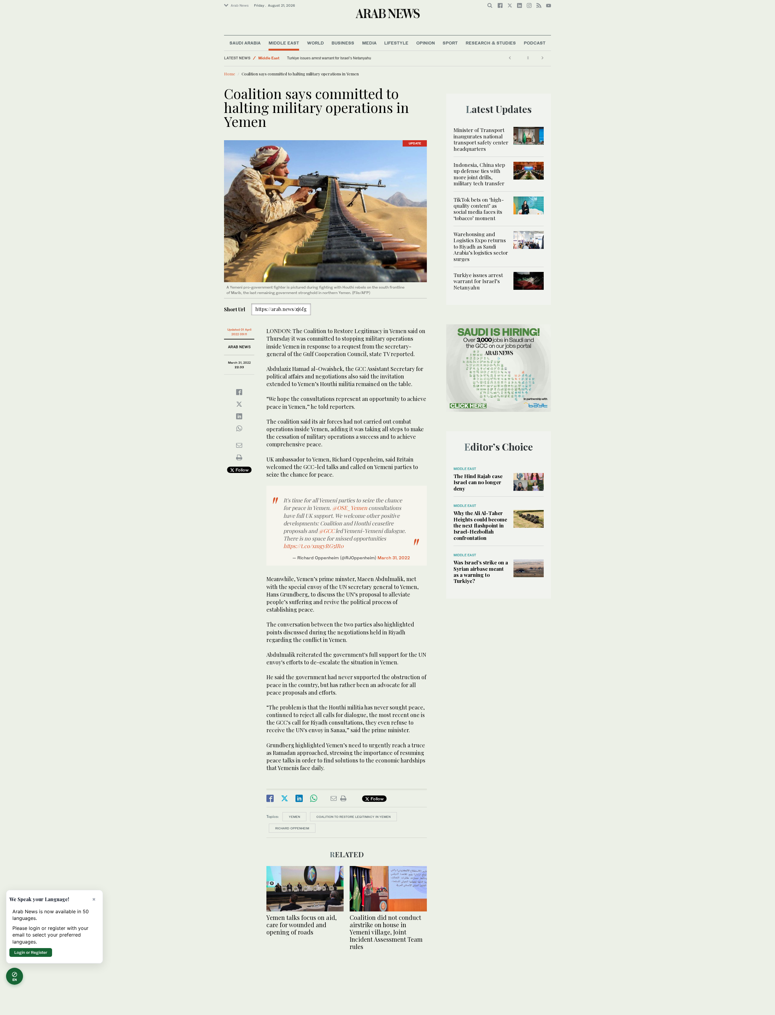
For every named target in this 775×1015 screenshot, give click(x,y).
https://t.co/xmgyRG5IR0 (313, 546)
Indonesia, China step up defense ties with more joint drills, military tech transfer (479, 174)
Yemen (294, 816)
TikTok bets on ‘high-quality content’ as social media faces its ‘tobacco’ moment (478, 208)
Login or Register (30, 952)
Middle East (284, 42)
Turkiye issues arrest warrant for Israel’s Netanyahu (478, 281)
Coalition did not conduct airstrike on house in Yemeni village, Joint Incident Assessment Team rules (386, 932)
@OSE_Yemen (349, 507)
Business (342, 42)
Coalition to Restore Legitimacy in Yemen (353, 816)
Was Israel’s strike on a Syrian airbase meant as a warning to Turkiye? (480, 571)
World (315, 42)
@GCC (326, 530)
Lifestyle (396, 42)
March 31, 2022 (394, 557)
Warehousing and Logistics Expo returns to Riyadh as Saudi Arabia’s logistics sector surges (480, 246)
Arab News (240, 5)
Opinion (425, 42)
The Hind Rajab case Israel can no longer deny (478, 482)
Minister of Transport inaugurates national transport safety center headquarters (480, 139)
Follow (241, 469)
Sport (450, 42)
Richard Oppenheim (292, 828)
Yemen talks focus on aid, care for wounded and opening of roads (301, 924)
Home (229, 73)
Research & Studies (491, 42)
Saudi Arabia (245, 42)
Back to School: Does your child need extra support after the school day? (299, 58)
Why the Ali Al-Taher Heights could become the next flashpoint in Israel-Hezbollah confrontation (480, 525)
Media (369, 42)
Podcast (535, 42)
